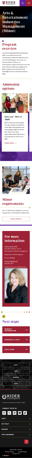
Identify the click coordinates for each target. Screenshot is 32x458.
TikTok (25, 413)
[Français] (5, 455)
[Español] (6, 455)
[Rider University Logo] (11, 397)
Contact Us (16, 454)
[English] (8, 455)
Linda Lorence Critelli (11, 246)
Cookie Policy (22, 452)
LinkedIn (20, 413)
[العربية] (3, 455)
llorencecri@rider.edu (11, 261)
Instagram (14, 413)
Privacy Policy (9, 452)
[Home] (9, 3)
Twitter (9, 413)
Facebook (4, 413)
